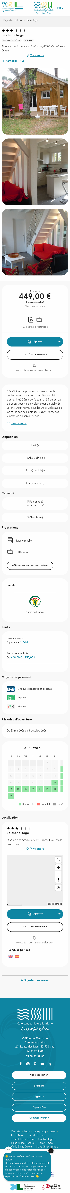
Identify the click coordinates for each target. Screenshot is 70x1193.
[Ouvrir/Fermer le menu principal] (23, 8)
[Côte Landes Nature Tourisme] (43, 8)
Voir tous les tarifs (35, 306)
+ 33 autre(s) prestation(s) (35, 327)
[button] (59, 8)
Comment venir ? (39, 1118)
